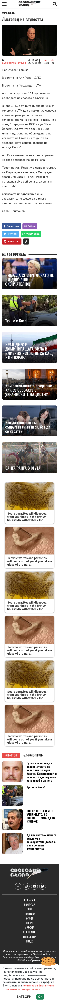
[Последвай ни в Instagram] (26, 886)
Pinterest (14, 241)
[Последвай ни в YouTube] (34, 886)
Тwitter (12, 234)
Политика (29, 914)
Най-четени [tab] (11, 755)
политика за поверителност (22, 989)
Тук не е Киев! (16, 320)
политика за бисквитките (39, 985)
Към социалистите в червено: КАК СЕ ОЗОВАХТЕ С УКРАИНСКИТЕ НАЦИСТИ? (28, 389)
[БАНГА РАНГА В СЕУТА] (29, 457)
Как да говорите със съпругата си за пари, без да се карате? (27, 426)
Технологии (29, 937)
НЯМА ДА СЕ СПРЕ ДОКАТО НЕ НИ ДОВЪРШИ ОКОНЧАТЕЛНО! (29, 279)
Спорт (29, 923)
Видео (29, 941)
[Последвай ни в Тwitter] (42, 886)
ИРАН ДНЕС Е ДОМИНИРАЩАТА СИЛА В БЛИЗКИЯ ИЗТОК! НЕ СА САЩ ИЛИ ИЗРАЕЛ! (29, 351)
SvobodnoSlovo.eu (14, 63)
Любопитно (29, 932)
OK (40, 997)
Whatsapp (33, 234)
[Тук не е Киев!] (29, 310)
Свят (29, 909)
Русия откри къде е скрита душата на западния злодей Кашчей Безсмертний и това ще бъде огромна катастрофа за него (42, 771)
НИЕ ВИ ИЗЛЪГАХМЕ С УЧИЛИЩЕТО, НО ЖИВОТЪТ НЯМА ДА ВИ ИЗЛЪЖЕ (41, 816)
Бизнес (29, 918)
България (29, 900)
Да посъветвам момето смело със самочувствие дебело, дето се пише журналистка (41, 842)
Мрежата (8, 13)
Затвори (24, 997)
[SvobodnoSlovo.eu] (29, 874)
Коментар (29, 905)
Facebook (13, 226)
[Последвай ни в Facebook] (18, 886)
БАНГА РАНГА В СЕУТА (22, 468)
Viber (31, 226)
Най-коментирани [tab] (33, 755)
